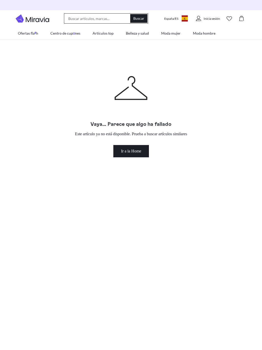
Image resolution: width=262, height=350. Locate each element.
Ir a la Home (131, 151)
